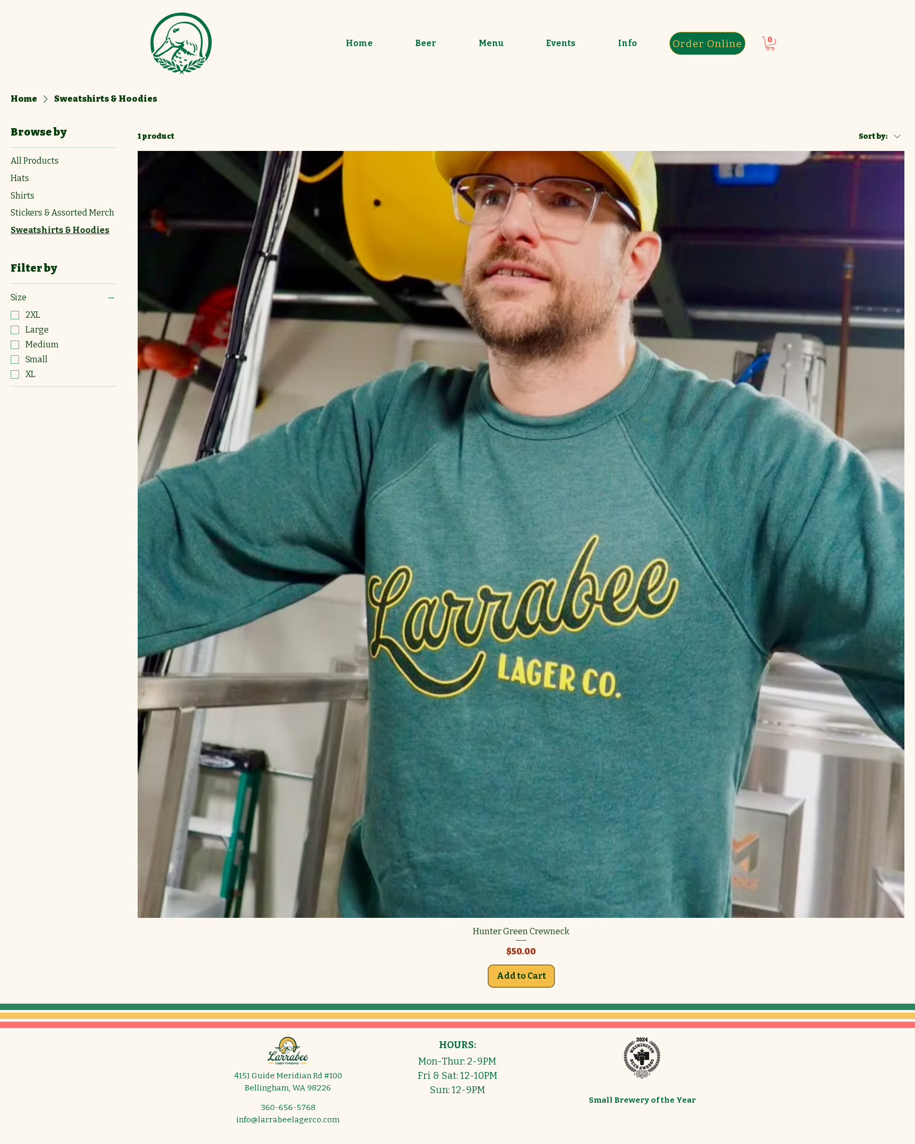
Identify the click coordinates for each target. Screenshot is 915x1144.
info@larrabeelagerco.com (287, 1119)
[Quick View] (521, 534)
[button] (425, 43)
